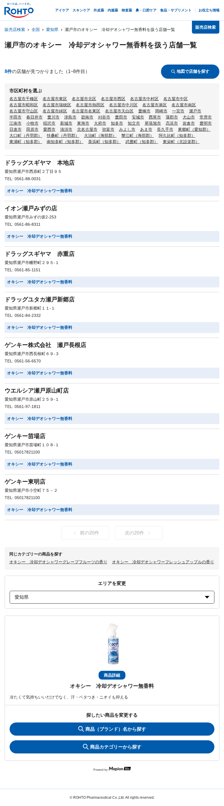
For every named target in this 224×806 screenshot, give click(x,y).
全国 (36, 29)
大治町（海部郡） (100, 135)
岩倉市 (189, 123)
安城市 (138, 117)
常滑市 (206, 117)
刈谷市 (104, 117)
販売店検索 (15, 29)
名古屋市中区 (175, 98)
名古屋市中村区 (144, 98)
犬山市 (189, 117)
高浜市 (172, 123)
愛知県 (52, 29)
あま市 (146, 129)
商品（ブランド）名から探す (115, 729)
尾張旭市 (153, 123)
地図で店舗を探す (193, 71)
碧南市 (87, 117)
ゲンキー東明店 (25, 481)
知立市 (134, 123)
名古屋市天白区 (119, 111)
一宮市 (178, 111)
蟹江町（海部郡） (137, 135)
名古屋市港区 (154, 105)
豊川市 (53, 117)
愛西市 (49, 129)
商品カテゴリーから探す (115, 746)
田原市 (32, 129)
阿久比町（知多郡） (177, 135)
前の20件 (89, 532)
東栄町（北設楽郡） (181, 141)
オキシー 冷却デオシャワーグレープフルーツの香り (58, 562)
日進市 (15, 129)
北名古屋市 (87, 129)
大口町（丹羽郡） (25, 135)
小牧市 (32, 123)
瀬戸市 (195, 111)
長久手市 (165, 129)
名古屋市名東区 (86, 111)
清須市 (66, 129)
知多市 (117, 123)
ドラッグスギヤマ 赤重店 (40, 254)
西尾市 (155, 117)
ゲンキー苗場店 (25, 436)
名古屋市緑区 (55, 111)
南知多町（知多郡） (65, 141)
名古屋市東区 (55, 98)
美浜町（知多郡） (104, 141)
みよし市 (127, 129)
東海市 (83, 123)
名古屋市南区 (184, 105)
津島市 (70, 117)
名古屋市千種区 (23, 98)
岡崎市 (161, 111)
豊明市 (206, 123)
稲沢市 (49, 123)
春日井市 (34, 117)
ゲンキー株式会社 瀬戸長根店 (45, 345)
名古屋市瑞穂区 (57, 105)
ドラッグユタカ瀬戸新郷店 (40, 299)
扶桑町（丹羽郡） (63, 135)
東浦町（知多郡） (25, 141)
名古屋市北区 (84, 98)
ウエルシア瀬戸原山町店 (37, 390)
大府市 (100, 123)
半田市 (15, 117)
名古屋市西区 (113, 98)
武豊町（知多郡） (141, 141)
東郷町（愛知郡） (194, 129)
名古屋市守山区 (23, 111)
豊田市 (121, 117)
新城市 (66, 123)
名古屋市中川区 (123, 105)
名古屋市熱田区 (90, 105)
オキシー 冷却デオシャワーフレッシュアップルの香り (163, 562)
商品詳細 (112, 675)
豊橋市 (144, 111)
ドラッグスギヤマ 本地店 (40, 162)
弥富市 (108, 129)
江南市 (15, 123)
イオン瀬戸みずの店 (31, 208)
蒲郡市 (172, 117)
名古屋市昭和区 (23, 105)
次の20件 (134, 532)
